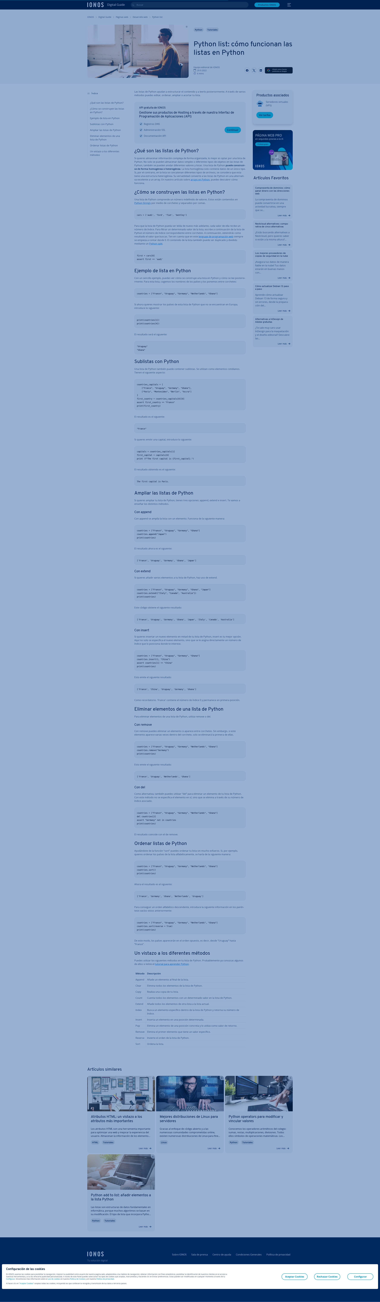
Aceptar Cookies (26, 1283)
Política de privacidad (105, 1279)
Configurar (10, 1279)
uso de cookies (54, 1279)
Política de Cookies (77, 1279)
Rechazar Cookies (327, 1276)
